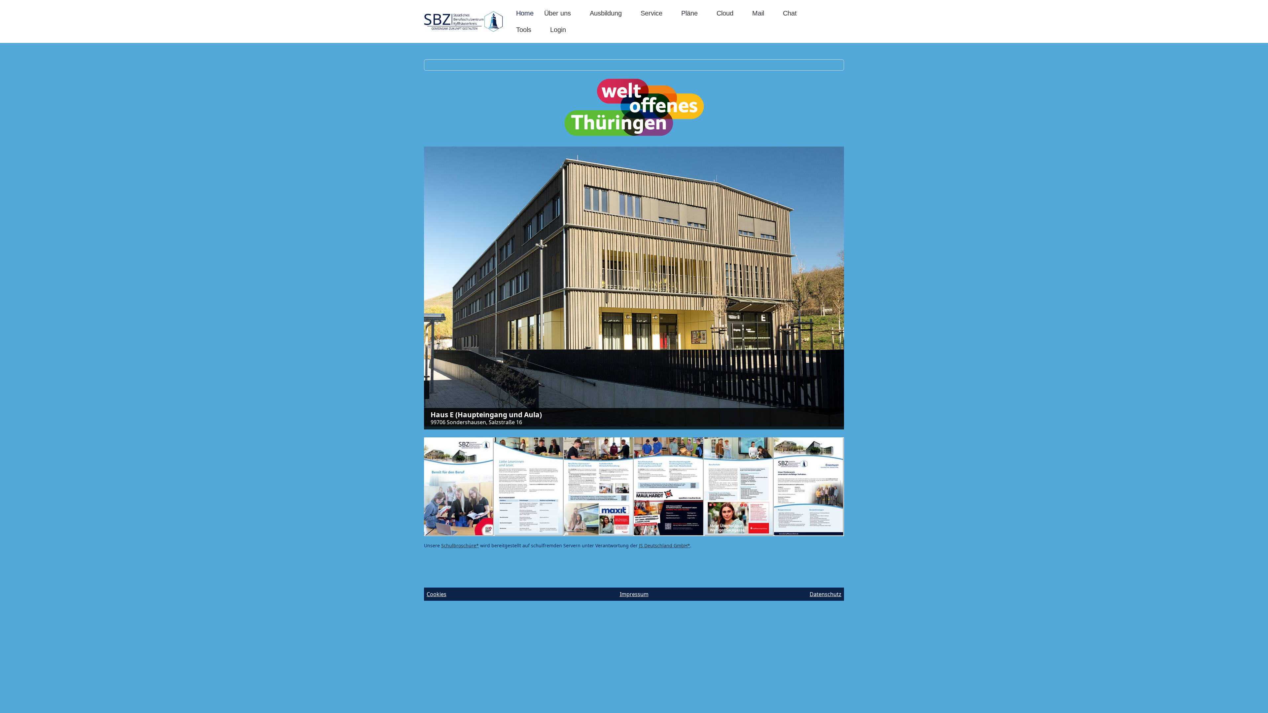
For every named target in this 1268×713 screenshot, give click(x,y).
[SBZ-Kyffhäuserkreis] (463, 21)
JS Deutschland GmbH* (664, 545)
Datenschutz (825, 594)
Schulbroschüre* (460, 545)
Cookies (436, 594)
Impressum (634, 594)
